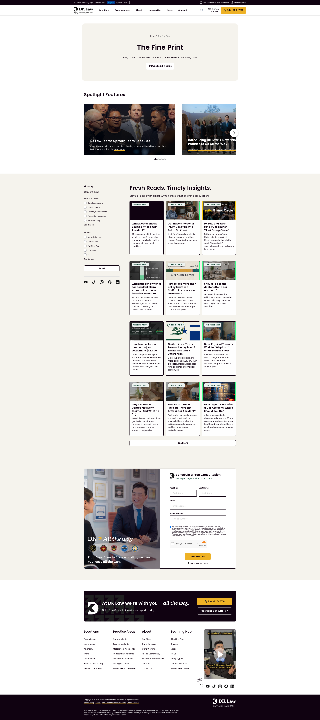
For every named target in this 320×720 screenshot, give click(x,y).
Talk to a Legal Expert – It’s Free (160, 372)
